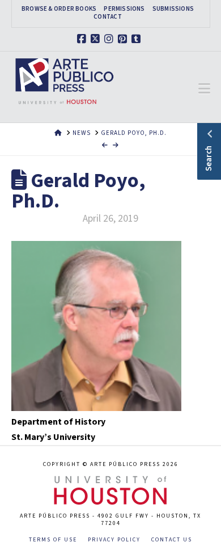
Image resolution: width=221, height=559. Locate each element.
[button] (204, 89)
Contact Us (171, 540)
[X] (97, 39)
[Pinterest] (124, 39)
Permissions (124, 9)
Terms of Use (53, 540)
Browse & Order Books (59, 9)
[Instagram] (110, 39)
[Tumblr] (137, 39)
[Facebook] (83, 39)
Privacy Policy (114, 540)
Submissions (173, 9)
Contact (108, 17)
